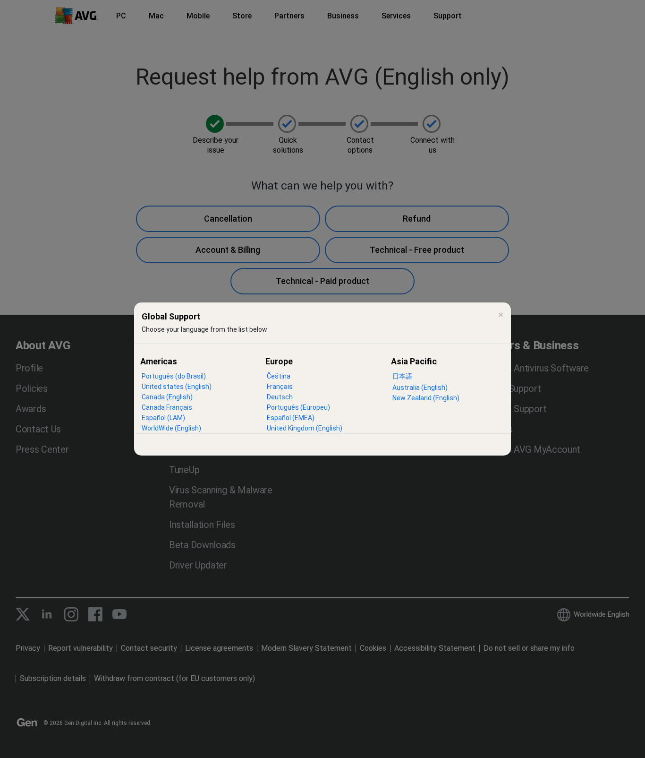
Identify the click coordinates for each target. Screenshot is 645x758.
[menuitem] (174, 376)
